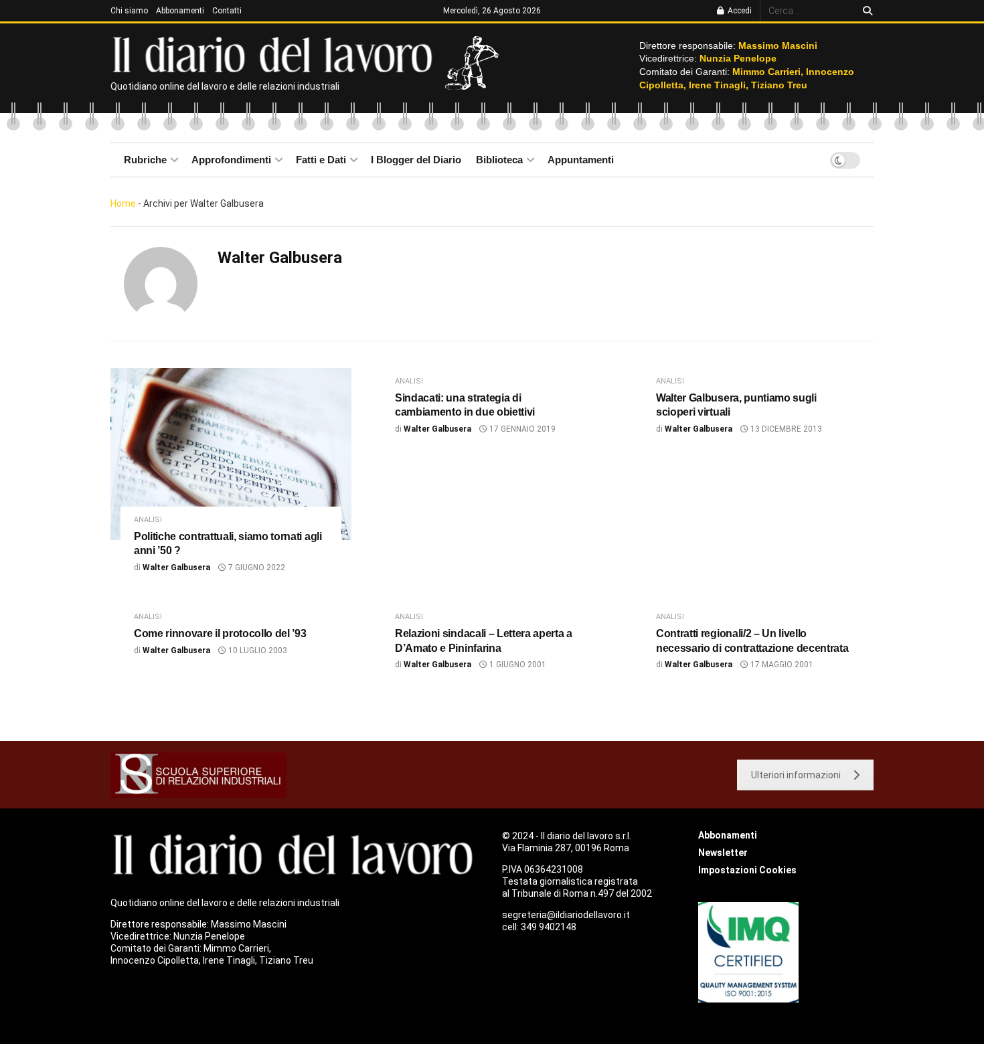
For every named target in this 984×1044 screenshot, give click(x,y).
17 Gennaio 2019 (521, 429)
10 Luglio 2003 (256, 650)
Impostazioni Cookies (747, 870)
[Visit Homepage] (275, 53)
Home (123, 203)
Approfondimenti (231, 159)
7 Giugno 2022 (255, 567)
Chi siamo (129, 10)
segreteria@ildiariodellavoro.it (566, 914)
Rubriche (145, 159)
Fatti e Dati (321, 159)
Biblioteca (499, 159)
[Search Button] (865, 10)
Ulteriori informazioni (796, 775)
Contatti (227, 10)
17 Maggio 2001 (780, 664)
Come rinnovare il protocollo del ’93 (220, 633)
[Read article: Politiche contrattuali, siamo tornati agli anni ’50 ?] (230, 454)
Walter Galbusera (176, 567)
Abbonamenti (180, 10)
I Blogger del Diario (416, 159)
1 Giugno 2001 (516, 664)
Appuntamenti (581, 159)
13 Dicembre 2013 (785, 429)
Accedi (739, 10)
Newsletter (723, 852)
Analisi (148, 519)
